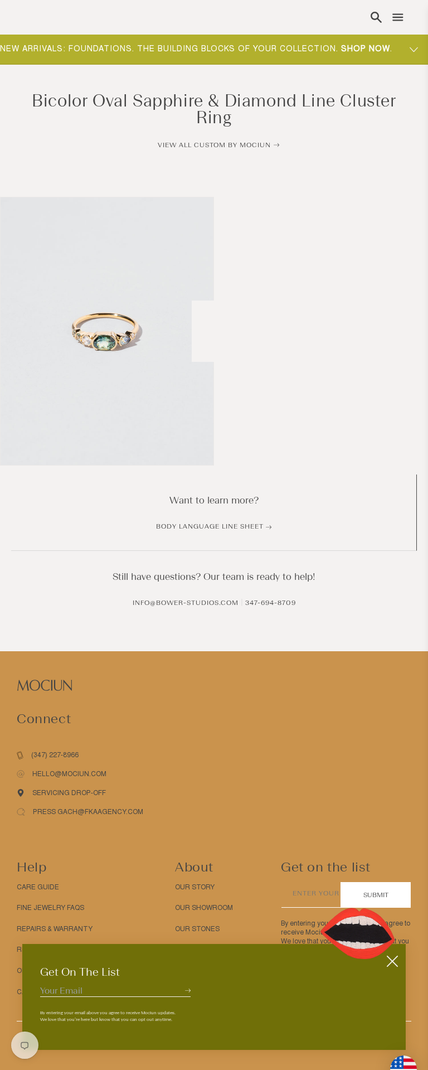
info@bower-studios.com (186, 602)
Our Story (195, 887)
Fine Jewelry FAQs (50, 908)
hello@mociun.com (69, 774)
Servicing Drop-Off (69, 793)
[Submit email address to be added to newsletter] (188, 990)
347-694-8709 (270, 602)
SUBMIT (375, 895)
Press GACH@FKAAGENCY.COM (88, 812)
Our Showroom (204, 908)
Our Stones (197, 929)
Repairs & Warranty (55, 929)
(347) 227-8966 (55, 755)
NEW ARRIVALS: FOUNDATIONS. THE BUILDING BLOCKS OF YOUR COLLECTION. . (196, 49)
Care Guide (38, 887)
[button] (376, 17)
